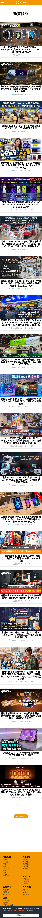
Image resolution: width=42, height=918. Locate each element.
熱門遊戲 (26, 879)
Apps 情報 (6, 894)
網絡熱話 (26, 859)
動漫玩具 (26, 883)
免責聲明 (6, 903)
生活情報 (26, 862)
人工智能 (6, 875)
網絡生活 (26, 857)
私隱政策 (6, 900)
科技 (4, 870)
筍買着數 (26, 864)
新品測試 (6, 892)
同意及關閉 (21, 915)
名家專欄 (26, 894)
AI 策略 (25, 892)
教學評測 (7, 887)
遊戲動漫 (26, 876)
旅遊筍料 (26, 866)
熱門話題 (26, 868)
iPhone (5, 859)
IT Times (27, 887)
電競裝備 (26, 881)
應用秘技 (6, 890)
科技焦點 (7, 857)
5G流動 (5, 862)
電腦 (4, 864)
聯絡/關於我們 (8, 905)
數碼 (4, 866)
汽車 (4, 873)
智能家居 (6, 868)
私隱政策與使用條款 (18, 910)
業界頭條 (26, 890)
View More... (21, 816)
